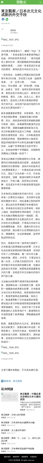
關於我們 (7, 457)
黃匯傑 (13, 30)
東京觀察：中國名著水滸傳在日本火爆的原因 (30, 397)
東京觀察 (17, 381)
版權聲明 (25, 457)
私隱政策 (33, 457)
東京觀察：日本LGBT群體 (13, 415)
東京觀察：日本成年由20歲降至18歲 (18, 422)
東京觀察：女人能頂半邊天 (13, 430)
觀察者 (7, 381)
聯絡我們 (16, 457)
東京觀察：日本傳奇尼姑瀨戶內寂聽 (17, 448)
